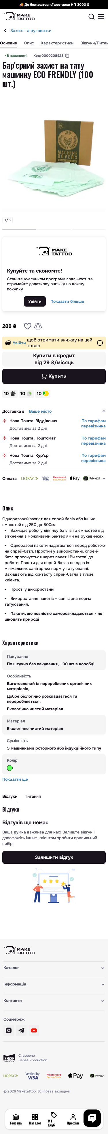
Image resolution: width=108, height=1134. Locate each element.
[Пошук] (91, 16)
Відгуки (10, 796)
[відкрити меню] (101, 16)
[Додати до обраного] (27, 326)
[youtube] (34, 1030)
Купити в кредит (54, 359)
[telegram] (21, 1030)
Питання (32, 796)
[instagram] (8, 1030)
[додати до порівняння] (38, 326)
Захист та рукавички (30, 30)
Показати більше (67, 301)
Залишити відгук (54, 857)
